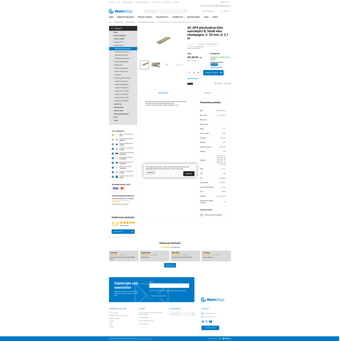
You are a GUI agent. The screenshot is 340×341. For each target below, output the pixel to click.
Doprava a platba (113, 313)
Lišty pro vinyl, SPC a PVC (121, 71)
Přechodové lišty (118, 45)
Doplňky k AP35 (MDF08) (122, 84)
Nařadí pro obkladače (120, 35)
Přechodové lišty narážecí (122, 52)
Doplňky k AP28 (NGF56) (121, 101)
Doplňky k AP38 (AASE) (121, 81)
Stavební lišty (118, 104)
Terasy (116, 120)
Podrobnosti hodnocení (211, 44)
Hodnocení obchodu (170, 243)
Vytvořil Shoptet (213, 338)
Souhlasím (188, 173)
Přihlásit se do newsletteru (158, 296)
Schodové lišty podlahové (121, 61)
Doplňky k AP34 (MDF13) (122, 87)
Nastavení (150, 172)
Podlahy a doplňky (119, 38)
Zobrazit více (170, 265)
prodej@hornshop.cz (210, 313)
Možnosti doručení (216, 67)
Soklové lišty (117, 74)
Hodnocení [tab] (207, 93)
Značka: (194, 48)
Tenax (115, 117)
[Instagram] (206, 321)
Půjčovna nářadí (156, 2)
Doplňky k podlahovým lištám (122, 78)
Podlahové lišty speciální (121, 68)
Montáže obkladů (127, 2)
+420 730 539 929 (210, 316)
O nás (118, 2)
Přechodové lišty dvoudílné (122, 58)
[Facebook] (202, 321)
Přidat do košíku (211, 73)
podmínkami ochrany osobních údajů (176, 290)
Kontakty (111, 2)
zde (182, 169)
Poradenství (167, 2)
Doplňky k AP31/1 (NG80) (122, 91)
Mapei (115, 32)
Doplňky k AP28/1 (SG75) (122, 97)
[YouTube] (210, 321)
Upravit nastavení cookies (146, 338)
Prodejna (175, 2)
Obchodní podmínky (114, 318)
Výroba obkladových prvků (142, 2)
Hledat (185, 11)
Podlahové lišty (118, 42)
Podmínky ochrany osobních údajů (118, 315)
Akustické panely (119, 107)
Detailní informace (192, 78)
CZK (225, 2)
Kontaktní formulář (210, 327)
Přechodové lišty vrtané (121, 55)
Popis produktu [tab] (163, 93)
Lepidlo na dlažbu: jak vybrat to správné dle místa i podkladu (150, 313)
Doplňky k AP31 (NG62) (121, 94)
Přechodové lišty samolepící (123, 48)
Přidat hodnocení (118, 231)
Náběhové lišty (118, 65)
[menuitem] (112, 17)
